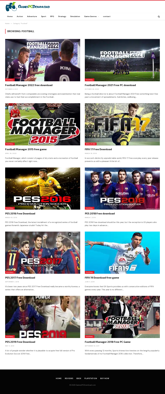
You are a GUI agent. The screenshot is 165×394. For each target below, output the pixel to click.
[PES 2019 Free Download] (42, 317)
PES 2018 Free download (100, 213)
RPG (52, 16)
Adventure (32, 16)
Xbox (78, 378)
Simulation (75, 16)
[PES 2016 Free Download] (42, 188)
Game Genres (90, 16)
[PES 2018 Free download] (122, 188)
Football (10, 80)
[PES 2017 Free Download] (42, 253)
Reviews (69, 378)
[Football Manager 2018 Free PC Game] (122, 317)
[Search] (158, 16)
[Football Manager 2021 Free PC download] (122, 60)
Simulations (91, 144)
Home (10, 16)
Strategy (62, 16)
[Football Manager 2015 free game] (42, 124)
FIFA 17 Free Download (98, 149)
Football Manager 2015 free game (26, 149)
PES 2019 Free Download (20, 341)
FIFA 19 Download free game (102, 277)
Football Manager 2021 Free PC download (110, 85)
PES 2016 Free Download (20, 213)
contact (106, 16)
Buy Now (104, 378)
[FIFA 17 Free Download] (122, 124)
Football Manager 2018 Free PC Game (108, 341)
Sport (43, 16)
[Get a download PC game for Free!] (30, 6)
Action (20, 16)
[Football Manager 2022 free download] (42, 60)
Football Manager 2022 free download (28, 85)
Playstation (90, 378)
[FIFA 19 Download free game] (122, 253)
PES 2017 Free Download (20, 277)
